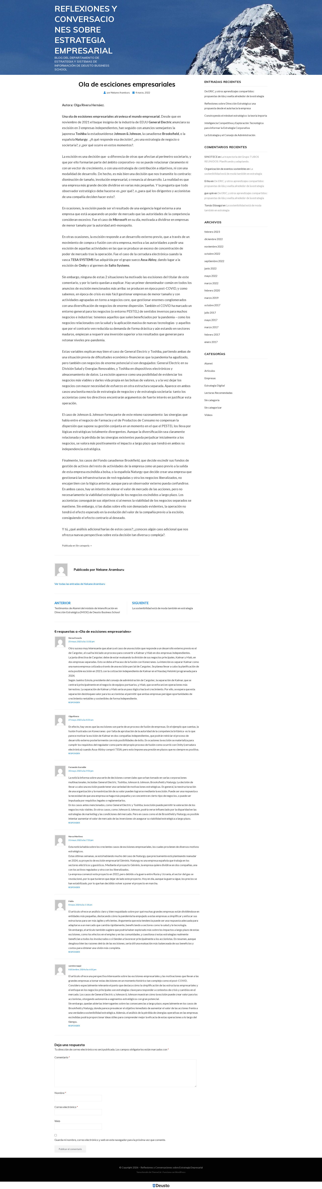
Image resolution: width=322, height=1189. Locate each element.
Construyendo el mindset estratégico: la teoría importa (235, 115)
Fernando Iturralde (77, 767)
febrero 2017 (212, 334)
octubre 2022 (212, 253)
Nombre (60, 1092)
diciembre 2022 (213, 239)
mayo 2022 (210, 275)
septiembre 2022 (214, 261)
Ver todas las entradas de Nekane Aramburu (80, 583)
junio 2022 (210, 268)
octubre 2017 (212, 305)
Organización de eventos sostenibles (225, 168)
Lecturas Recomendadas (218, 392)
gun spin (209, 193)
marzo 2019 (211, 297)
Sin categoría (82, 545)
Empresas (210, 378)
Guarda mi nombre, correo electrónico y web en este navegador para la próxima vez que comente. (110, 1139)
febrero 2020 (212, 290)
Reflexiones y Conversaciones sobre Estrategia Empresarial (86, 30)
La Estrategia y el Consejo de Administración (229, 135)
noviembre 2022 (213, 246)
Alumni (208, 363)
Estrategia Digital (214, 385)
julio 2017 (210, 312)
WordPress (180, 1172)
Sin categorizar (213, 407)
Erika (207, 181)
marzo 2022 (211, 283)
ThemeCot (156, 1172)
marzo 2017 (211, 327)
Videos (208, 414)
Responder (74, 702)
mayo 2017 (210, 319)
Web (57, 1121)
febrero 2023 (212, 231)
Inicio (229, 37)
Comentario (62, 1057)
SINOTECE (211, 156)
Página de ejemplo (252, 37)
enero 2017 (211, 341)
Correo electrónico (66, 1106)
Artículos (209, 370)
